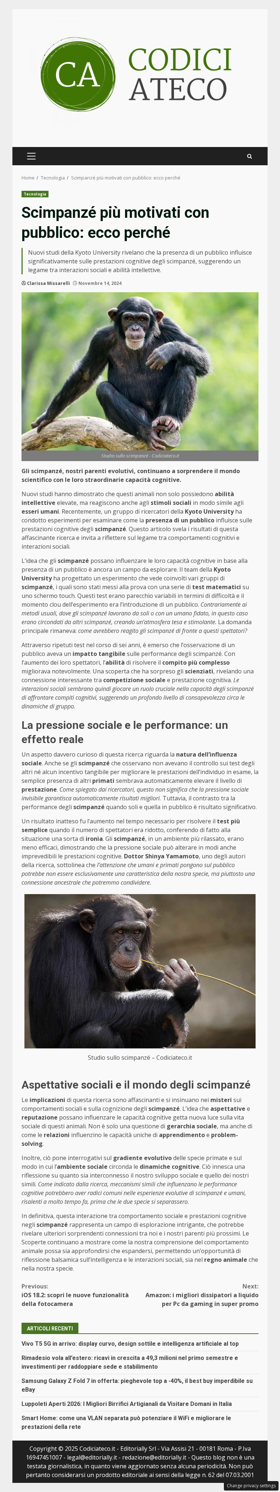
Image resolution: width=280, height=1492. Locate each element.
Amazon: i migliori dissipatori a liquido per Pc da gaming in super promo (201, 1295)
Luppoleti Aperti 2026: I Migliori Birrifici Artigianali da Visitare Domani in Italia (127, 1403)
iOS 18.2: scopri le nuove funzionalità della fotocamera (75, 1295)
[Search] (249, 156)
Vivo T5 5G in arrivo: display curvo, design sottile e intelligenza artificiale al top (130, 1343)
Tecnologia (35, 194)
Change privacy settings (251, 1486)
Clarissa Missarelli (48, 283)
